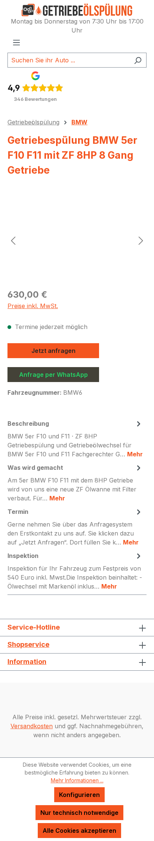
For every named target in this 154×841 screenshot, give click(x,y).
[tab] (75, 438)
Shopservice (28, 644)
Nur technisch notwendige (79, 812)
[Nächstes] (141, 240)
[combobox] (68, 60)
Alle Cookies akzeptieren (79, 830)
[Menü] (16, 42)
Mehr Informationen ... (77, 780)
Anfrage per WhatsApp (53, 374)
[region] (77, 240)
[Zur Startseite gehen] (77, 10)
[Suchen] (138, 60)
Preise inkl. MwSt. (32, 306)
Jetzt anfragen (53, 350)
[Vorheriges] (13, 240)
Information (26, 661)
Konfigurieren (79, 794)
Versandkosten (31, 726)
